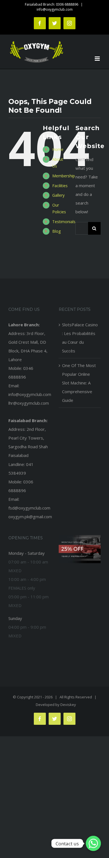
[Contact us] (93, 843)
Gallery (58, 195)
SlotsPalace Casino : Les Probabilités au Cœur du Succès (80, 338)
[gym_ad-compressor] (80, 537)
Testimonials (63, 221)
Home (57, 149)
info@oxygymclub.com (55, 9)
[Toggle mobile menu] (98, 59)
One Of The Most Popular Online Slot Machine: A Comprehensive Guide (79, 383)
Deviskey (68, 704)
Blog (56, 231)
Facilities (60, 185)
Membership (63, 175)
